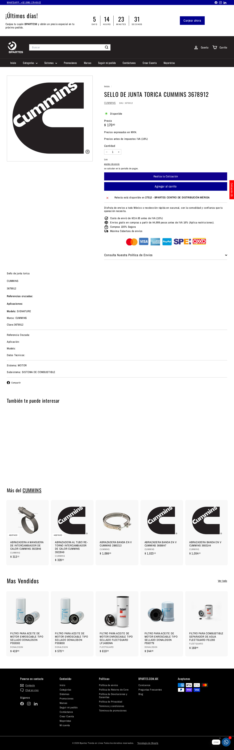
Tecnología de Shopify (147, 743)
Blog (140, 694)
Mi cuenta (65, 725)
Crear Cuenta (150, 63)
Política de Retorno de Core (114, 689)
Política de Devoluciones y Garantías (113, 695)
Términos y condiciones (111, 706)
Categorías (29, 63)
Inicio (13, 63)
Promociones (70, 63)
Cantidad (109, 146)
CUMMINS (110, 103)
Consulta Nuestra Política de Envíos (128, 255)
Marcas (87, 63)
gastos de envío (112, 164)
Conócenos (144, 685)
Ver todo (222, 580)
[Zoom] (50, 118)
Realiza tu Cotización (23, 470)
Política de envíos (108, 685)
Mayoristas (169, 63)
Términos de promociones (112, 710)
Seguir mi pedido (107, 63)
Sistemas (49, 63)
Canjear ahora (192, 20)
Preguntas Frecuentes (150, 689)
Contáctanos (129, 63)
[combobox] (69, 47)
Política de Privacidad (110, 701)
